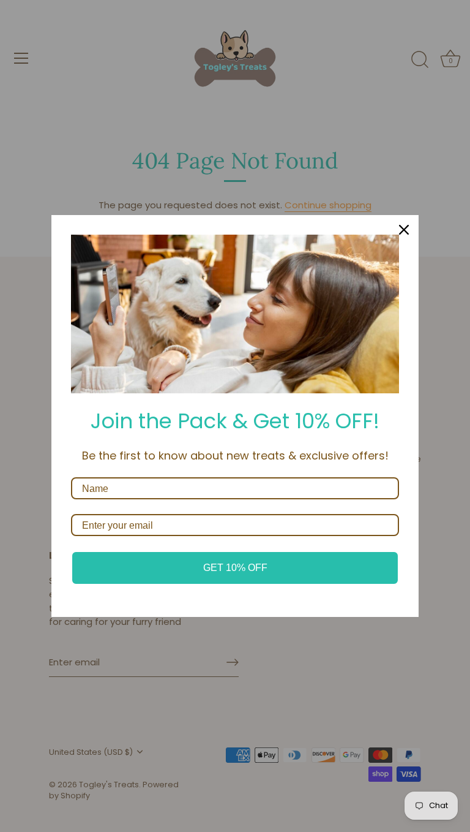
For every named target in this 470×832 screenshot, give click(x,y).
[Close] (404, 229)
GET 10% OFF (235, 567)
